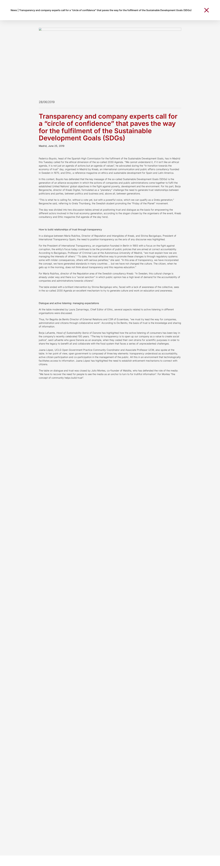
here (104, 216)
